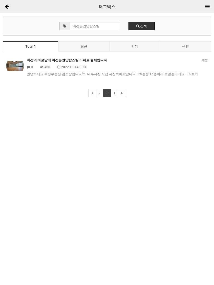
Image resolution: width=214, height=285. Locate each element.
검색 (143, 26)
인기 (134, 46)
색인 (185, 46)
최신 (84, 46)
